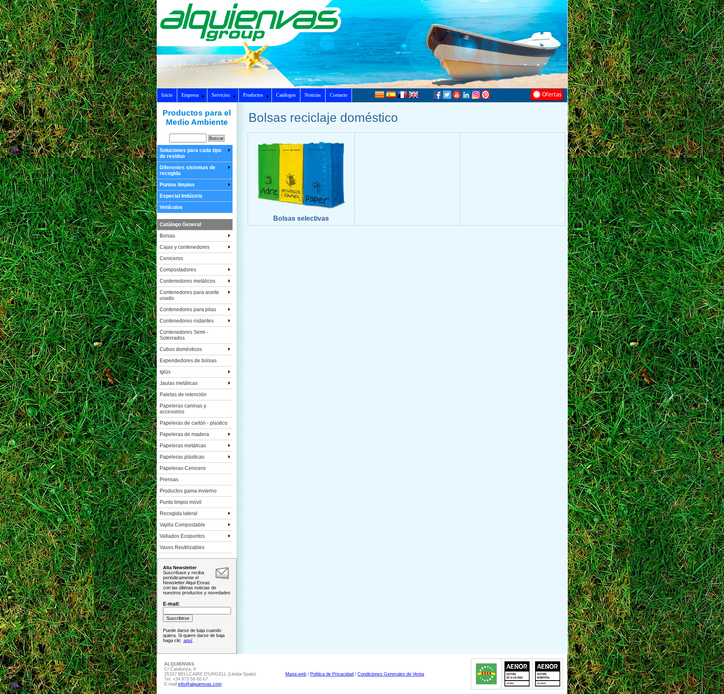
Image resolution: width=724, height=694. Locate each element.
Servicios (221, 95)
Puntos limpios (177, 185)
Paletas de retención (183, 394)
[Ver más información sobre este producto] (301, 213)
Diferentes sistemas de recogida (187, 170)
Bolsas (167, 236)
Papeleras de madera (184, 434)
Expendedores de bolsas (188, 361)
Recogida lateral (178, 513)
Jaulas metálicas (179, 383)
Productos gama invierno (188, 491)
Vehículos (171, 207)
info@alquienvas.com (200, 683)
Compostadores (178, 270)
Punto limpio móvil (181, 502)
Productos (253, 95)
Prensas (169, 479)
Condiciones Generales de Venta (390, 673)
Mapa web (295, 673)
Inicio (167, 95)
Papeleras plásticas (182, 457)
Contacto (338, 95)
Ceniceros (171, 258)
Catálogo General (180, 224)
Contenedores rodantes (187, 321)
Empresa (190, 95)
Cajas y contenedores (184, 247)
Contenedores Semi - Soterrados (184, 335)
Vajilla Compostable (182, 525)
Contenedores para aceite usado (189, 295)
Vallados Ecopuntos (182, 536)
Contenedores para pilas (188, 309)
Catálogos (286, 95)
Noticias (313, 95)
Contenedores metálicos (187, 281)
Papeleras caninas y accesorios (183, 409)
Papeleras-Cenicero (183, 468)
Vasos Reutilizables (182, 547)
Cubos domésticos (181, 349)
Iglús (165, 372)
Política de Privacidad (332, 673)
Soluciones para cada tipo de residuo (190, 153)
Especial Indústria (181, 196)
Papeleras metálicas (183, 446)
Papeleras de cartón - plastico (194, 423)
